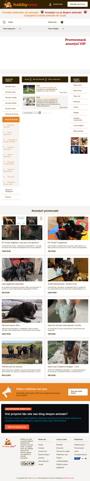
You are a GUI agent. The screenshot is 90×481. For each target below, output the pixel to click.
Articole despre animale (43, 456)
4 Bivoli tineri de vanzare (12, 367)
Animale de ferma (11, 114)
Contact (41, 448)
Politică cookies (62, 464)
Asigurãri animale (9, 126)
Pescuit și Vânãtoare (9, 190)
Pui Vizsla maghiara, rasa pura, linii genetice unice (20, 243)
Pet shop (11, 177)
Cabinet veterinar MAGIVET (47, 99)
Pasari (75, 107)
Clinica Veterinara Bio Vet (46, 87)
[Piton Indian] (83, 150)
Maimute (76, 102)
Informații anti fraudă (43, 462)
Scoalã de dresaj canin (9, 183)
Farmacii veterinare (9, 148)
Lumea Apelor (78, 125)
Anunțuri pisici (10, 92)
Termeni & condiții (62, 451)
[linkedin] (25, 463)
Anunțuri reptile (11, 97)
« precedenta (27, 113)
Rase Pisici (77, 91)
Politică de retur (62, 454)
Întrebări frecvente (59, 446)
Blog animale (78, 131)
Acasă (40, 445)
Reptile (76, 113)
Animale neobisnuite (77, 119)
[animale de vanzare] (9, 443)
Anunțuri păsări (11, 103)
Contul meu (42, 451)
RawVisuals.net (69, 478)
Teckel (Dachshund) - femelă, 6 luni (62, 284)
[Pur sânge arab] (83, 141)
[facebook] (28, 463)
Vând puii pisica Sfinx (11, 325)
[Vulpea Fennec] (75, 141)
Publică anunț (79, 445)
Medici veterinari (8, 155)
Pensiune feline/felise (9, 170)
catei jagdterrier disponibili (13, 284)
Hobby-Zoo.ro (32, 478)
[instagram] (22, 463)
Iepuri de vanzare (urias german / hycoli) (64, 325)
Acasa (27, 79)
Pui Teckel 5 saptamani (57, 243)
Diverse (8, 197)
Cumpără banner (80, 454)
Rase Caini (77, 85)
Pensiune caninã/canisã (9, 163)
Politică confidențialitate (62, 459)
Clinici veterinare (8, 133)
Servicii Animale (11, 119)
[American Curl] (75, 150)
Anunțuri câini (10, 86)
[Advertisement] (30, 53)
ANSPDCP (60, 468)
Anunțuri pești (10, 108)
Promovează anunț (79, 449)
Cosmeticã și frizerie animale (10, 141)
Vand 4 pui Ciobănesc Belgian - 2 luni (63, 367)
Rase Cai (76, 96)
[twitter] (32, 463)
